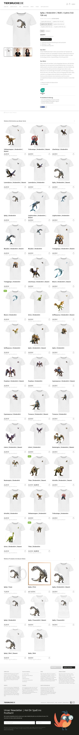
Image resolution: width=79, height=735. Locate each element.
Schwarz (48, 31)
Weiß (42, 31)
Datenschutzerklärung (8, 729)
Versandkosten (50, 36)
